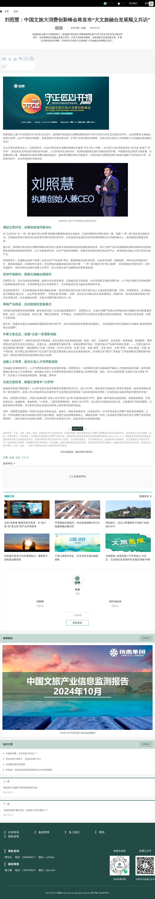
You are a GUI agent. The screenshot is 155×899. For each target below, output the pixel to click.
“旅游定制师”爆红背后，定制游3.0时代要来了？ (25, 810)
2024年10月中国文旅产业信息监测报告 (77, 733)
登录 (71, 476)
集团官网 (43, 832)
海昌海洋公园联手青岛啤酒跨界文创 (20, 788)
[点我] (151, 4)
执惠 (11, 457)
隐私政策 (13, 836)
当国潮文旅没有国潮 (15, 764)
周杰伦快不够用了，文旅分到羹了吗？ (24, 759)
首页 (7, 11)
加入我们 (74, 832)
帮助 (101, 832)
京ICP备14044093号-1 (99, 893)
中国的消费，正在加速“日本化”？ (21, 753)
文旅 (17, 457)
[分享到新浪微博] (4, 66)
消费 (5, 457)
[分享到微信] (20, 58)
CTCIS (25, 457)
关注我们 (133, 3)
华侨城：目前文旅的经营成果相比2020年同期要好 (29, 770)
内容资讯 (13, 832)
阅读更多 (77, 622)
